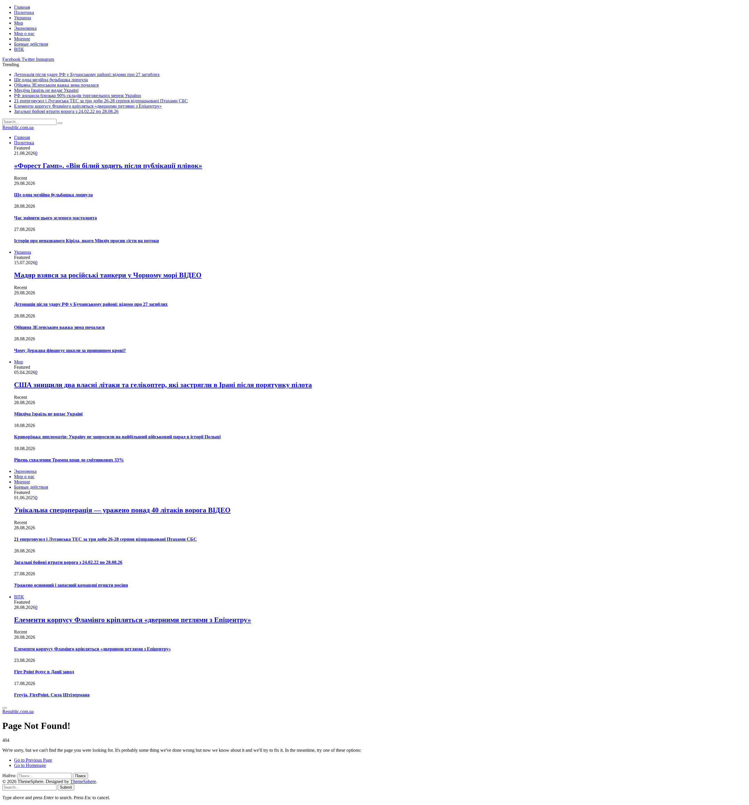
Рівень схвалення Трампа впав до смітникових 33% (69, 459)
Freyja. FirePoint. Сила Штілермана (52, 694)
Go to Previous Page (33, 760)
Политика (24, 12)
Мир (18, 22)
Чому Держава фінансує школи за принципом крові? (70, 350)
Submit (66, 787)
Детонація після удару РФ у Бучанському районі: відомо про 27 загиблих (87, 74)
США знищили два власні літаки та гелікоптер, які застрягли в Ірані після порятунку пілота (163, 385)
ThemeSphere (83, 781)
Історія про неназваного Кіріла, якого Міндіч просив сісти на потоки (86, 240)
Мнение (22, 38)
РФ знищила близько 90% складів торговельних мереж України (77, 95)
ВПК (19, 49)
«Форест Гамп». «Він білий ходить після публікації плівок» (108, 165)
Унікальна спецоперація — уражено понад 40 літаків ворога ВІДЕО (122, 510)
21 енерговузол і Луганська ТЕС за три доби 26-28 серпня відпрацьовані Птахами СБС (101, 100)
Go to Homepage (30, 765)
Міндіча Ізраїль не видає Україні (46, 90)
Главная (22, 7)
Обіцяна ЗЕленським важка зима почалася (56, 85)
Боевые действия (31, 44)
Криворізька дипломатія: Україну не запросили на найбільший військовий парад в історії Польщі (117, 436)
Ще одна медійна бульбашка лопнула (51, 79)
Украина (22, 17)
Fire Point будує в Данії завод (44, 671)
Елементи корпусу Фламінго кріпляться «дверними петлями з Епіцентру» (88, 106)
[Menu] (4, 708)
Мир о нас (24, 33)
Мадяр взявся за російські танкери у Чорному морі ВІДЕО (108, 275)
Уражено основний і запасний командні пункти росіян (71, 585)
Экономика (25, 28)
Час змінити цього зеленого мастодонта (55, 217)
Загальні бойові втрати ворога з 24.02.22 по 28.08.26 (66, 111)
